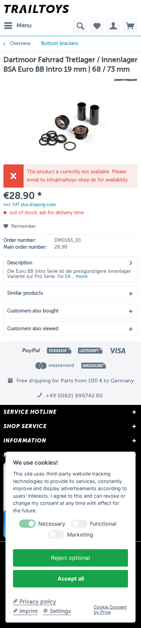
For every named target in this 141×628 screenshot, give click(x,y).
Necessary (51, 524)
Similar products (25, 293)
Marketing (80, 534)
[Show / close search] (80, 25)
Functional (103, 524)
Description (19, 262)
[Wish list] (96, 25)
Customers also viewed (32, 328)
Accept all (70, 578)
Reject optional (70, 557)
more (81, 276)
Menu (23, 25)
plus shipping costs (38, 204)
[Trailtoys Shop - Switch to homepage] (36, 9)
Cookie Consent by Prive (110, 609)
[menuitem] (17, 25)
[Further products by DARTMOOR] (126, 80)
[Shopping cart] (130, 25)
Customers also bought (33, 310)
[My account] (113, 25)
